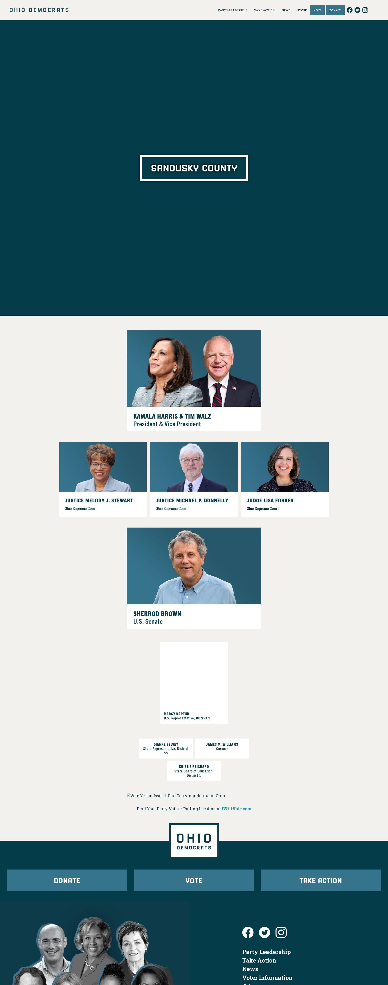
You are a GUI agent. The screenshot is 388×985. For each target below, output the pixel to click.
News (250, 969)
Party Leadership (266, 952)
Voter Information (267, 977)
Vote (194, 880)
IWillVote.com (236, 808)
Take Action (321, 880)
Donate (67, 880)
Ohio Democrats (39, 10)
